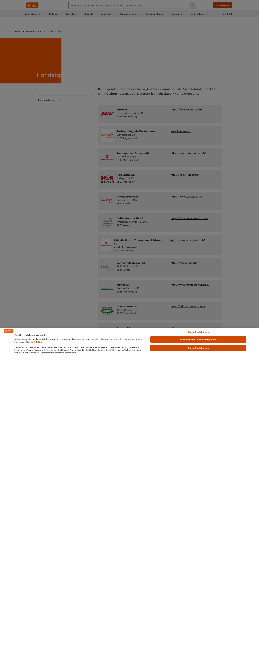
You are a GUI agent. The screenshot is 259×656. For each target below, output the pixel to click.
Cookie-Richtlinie (34, 342)
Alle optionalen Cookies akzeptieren (198, 339)
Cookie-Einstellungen (198, 331)
